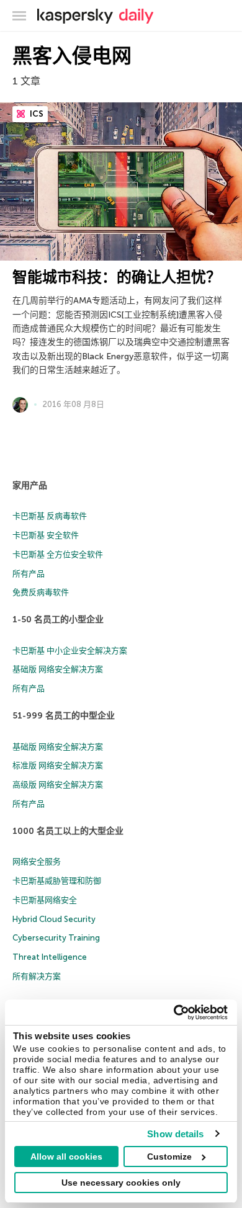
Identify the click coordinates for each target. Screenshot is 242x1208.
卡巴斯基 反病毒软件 (49, 516)
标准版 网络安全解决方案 (57, 765)
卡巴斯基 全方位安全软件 (57, 554)
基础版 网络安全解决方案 (57, 669)
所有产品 (28, 573)
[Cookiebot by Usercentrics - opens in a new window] (174, 1012)
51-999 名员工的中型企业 (63, 715)
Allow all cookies (66, 1156)
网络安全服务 (36, 861)
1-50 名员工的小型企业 (58, 619)
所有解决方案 (36, 976)
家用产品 (29, 485)
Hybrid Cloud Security (54, 919)
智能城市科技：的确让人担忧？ (116, 277)
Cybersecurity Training (56, 937)
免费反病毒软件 (40, 592)
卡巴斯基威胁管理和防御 (56, 880)
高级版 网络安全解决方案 (57, 784)
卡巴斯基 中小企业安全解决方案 (69, 650)
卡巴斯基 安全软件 (45, 535)
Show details (175, 1134)
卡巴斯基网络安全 (44, 900)
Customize (169, 1156)
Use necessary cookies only (121, 1183)
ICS (35, 114)
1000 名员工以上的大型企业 (67, 831)
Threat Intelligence (49, 957)
